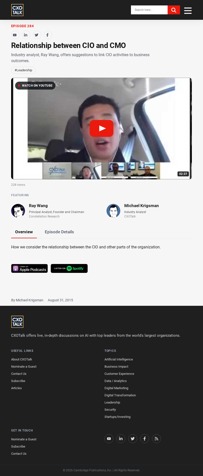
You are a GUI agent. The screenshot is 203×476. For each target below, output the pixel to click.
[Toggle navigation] (187, 10)
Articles (16, 388)
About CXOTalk (21, 359)
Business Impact (116, 366)
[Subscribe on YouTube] (15, 35)
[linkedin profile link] (120, 438)
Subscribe (18, 381)
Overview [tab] (24, 231)
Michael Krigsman (141, 205)
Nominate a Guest (23, 366)
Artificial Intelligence (118, 359)
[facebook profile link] (144, 438)
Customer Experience (119, 374)
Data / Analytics (115, 381)
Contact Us (18, 374)
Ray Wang (38, 205)
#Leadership (23, 70)
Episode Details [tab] (59, 231)
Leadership (112, 402)
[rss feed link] (156, 438)
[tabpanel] (101, 265)
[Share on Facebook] (48, 35)
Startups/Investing (117, 417)
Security (110, 409)
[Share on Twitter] (37, 35)
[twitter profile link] (132, 438)
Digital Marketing (116, 388)
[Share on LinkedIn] (26, 35)
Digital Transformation (120, 395)
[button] (101, 128)
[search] (174, 9)
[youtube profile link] (108, 438)
